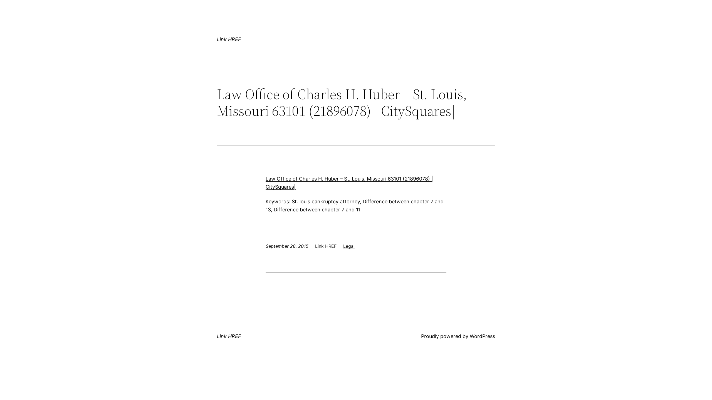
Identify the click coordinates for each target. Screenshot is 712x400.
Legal (349, 246)
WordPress (482, 336)
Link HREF (229, 39)
